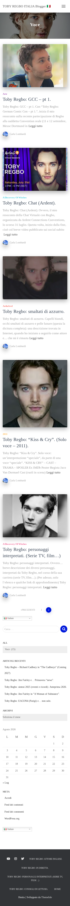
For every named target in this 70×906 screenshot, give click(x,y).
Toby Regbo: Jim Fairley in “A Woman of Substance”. (32, 694)
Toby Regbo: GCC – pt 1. (27, 99)
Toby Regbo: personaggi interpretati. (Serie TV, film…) (35, 878)
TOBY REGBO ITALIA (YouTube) (8, 859)
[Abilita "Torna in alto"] (62, 898)
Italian (10, 618)
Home (57, 889)
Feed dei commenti (14, 811)
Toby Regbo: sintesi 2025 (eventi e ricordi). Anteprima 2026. (35, 687)
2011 (5, 434)
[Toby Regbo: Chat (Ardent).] (35, 169)
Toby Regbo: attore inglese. (45, 859)
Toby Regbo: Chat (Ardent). (29, 203)
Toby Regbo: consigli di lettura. (28, 889)
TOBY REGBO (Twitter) (22, 859)
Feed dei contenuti (13, 804)
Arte (5, 94)
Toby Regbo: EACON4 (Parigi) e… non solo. (27, 701)
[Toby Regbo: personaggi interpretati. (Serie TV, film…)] (35, 515)
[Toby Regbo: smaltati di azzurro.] (35, 277)
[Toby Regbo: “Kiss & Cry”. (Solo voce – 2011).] (35, 393)
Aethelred (8, 306)
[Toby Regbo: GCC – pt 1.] (35, 65)
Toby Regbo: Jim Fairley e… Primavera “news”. (29, 680)
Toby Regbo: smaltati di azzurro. (34, 311)
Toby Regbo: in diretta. (35, 868)
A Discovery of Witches (15, 197)
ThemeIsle (46, 897)
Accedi (7, 798)
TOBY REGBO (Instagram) (16, 859)
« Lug (6, 782)
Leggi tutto (36, 126)
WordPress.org (11, 818)
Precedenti (28, 610)
